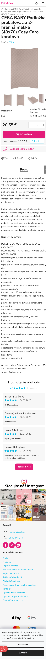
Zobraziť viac (24, 466)
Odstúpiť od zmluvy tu (13, 600)
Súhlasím (23, 652)
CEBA (11, 42)
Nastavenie (23, 644)
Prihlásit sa (37, 141)
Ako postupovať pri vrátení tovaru (18, 569)
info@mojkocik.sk (17, 532)
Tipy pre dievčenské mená (14, 592)
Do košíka (26, 134)
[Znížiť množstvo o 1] (31, 125)
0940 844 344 (16, 537)
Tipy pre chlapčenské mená (15, 596)
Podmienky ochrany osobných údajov (19, 585)
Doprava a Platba (10, 565)
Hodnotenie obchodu (24, 382)
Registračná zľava (11, 573)
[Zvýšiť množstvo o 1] (43, 125)
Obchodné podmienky (13, 581)
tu (33, 638)
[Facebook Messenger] (18, 545)
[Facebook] (5, 545)
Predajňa (7, 562)
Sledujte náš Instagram (24, 486)
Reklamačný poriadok (12, 577)
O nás (5, 558)
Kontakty (7, 588)
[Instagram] (12, 545)
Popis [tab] (24, 169)
